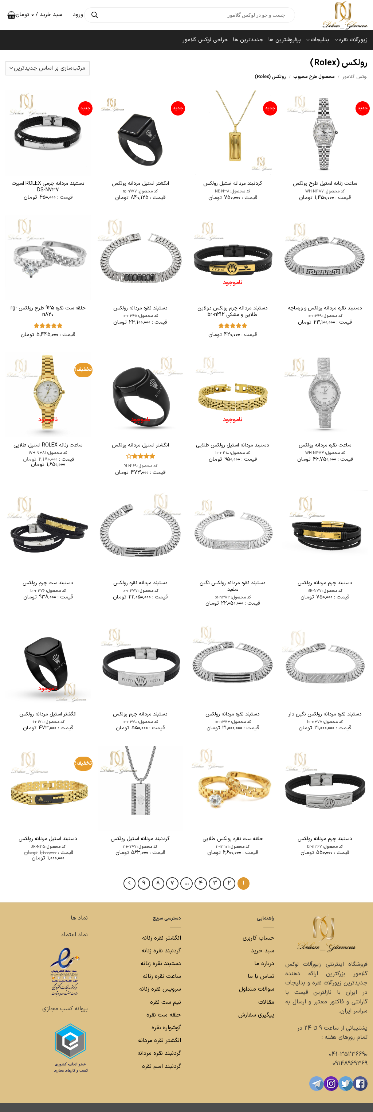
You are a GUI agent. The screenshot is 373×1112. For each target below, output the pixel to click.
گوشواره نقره (165, 1027)
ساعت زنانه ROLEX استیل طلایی (47, 445)
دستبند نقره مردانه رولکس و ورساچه (325, 308)
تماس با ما (260, 976)
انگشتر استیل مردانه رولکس (140, 183)
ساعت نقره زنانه (162, 976)
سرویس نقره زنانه (160, 989)
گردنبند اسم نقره (161, 1066)
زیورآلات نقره (353, 40)
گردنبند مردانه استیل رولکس (232, 183)
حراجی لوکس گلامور (205, 40)
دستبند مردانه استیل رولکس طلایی (232, 445)
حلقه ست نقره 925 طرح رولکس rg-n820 (48, 311)
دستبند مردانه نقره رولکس (140, 583)
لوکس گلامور (355, 76)
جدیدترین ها (248, 40)
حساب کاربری (258, 938)
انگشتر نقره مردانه (159, 1040)
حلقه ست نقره (163, 1015)
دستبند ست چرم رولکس (48, 583)
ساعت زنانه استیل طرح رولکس (325, 183)
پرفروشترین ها (284, 40)
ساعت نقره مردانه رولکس (325, 445)
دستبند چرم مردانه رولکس (325, 583)
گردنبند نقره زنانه (161, 951)
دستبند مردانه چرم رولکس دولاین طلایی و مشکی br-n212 (232, 311)
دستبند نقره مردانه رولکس (140, 308)
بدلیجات (320, 40)
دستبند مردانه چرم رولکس (140, 714)
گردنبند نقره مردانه (158, 1053)
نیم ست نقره (165, 1002)
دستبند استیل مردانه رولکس (48, 839)
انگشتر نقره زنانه (161, 938)
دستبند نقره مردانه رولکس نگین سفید (233, 586)
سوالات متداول (255, 989)
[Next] (129, 883)
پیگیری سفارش (256, 1015)
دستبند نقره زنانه (161, 963)
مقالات (266, 1002)
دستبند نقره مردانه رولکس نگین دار (325, 714)
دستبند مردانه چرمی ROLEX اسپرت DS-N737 (48, 187)
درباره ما (264, 963)
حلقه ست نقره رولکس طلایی (233, 839)
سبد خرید (262, 951)
